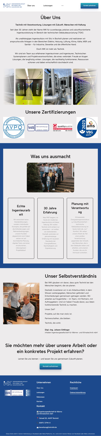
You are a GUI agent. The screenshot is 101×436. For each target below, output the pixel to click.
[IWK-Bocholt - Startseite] (14, 5)
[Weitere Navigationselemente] (62, 5)
